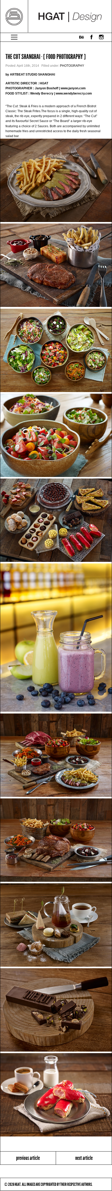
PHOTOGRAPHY (72, 66)
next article (84, 1158)
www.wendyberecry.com (74, 93)
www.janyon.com (73, 88)
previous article (28, 1158)
